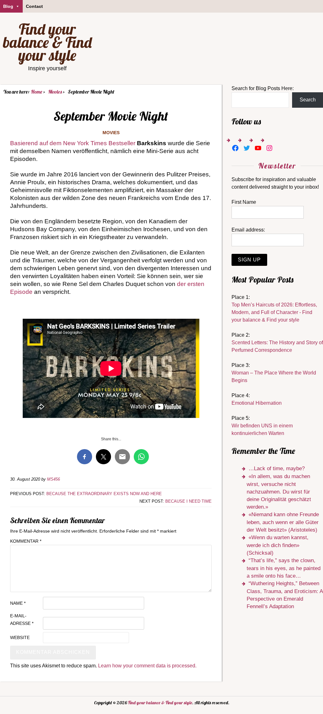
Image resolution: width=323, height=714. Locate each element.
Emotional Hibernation (257, 403)
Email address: (248, 229)
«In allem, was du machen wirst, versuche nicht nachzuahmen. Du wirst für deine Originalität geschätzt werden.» (279, 491)
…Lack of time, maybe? (277, 468)
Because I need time (188, 501)
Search (308, 99)
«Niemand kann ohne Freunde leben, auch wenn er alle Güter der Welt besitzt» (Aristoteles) (283, 522)
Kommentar (25, 541)
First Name (244, 202)
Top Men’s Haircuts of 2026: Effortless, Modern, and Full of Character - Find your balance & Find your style (274, 312)
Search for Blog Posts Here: (263, 88)
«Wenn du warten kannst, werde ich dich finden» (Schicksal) (277, 545)
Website (20, 637)
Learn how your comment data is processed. (147, 665)
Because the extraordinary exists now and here (104, 493)
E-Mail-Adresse (21, 619)
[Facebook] (235, 148)
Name (18, 603)
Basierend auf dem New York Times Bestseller (72, 143)
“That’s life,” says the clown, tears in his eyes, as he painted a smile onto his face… (283, 568)
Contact (34, 6)
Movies (111, 132)
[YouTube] (258, 148)
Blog (8, 6)
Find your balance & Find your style (47, 42)
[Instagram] (269, 148)
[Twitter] (246, 148)
